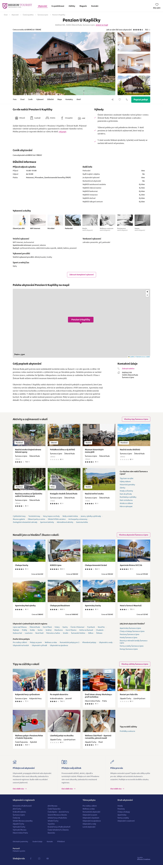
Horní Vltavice (71, 630)
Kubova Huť (17, 633)
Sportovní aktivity (47, 522)
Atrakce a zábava (126, 503)
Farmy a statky (123, 818)
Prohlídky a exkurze (127, 731)
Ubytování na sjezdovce (59, 645)
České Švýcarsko (54, 809)
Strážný (48, 630)
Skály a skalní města (70, 516)
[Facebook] (30, 858)
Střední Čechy (53, 821)
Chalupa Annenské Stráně (96, 565)
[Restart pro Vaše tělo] (134, 680)
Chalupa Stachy (21, 565)
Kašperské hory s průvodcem (27, 694)
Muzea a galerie (19, 519)
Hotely (120, 806)
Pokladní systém (19, 851)
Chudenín (99, 630)
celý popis (62, 132)
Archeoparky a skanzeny (77, 519)
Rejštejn (16, 630)
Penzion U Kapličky (58, 15)
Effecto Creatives (143, 858)
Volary (57, 627)
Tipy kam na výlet (126, 478)
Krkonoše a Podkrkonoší (22, 806)
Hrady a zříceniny (126, 491)
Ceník (30, 99)
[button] (81, 323)
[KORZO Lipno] (64, 551)
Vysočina (51, 824)
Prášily (24, 630)
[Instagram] (39, 858)
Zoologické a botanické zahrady (25, 522)
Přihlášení (61, 842)
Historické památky (127, 485)
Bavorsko (51, 833)
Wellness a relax (51, 642)
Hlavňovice (58, 630)
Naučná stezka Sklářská (130, 449)
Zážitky (72, 6)
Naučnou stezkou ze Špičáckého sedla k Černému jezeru (28, 495)
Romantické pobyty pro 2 (69, 642)
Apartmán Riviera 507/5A (131, 565)
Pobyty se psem (36, 642)
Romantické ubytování (91, 812)
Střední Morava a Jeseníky (22, 821)
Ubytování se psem (90, 815)
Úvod (5, 15)
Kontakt (94, 6)
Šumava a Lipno (43, 15)
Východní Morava (19, 830)
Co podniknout (57, 6)
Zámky (122, 488)
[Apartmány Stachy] (99, 591)
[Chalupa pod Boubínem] (64, 591)
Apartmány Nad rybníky (25, 605)
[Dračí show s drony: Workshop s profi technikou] (99, 680)
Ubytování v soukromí (126, 821)
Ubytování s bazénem (91, 818)
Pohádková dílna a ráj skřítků (62, 449)
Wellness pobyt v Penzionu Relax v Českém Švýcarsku (29, 736)
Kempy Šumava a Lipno (129, 649)
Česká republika (28, 15)
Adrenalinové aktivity (65, 522)
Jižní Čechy (17, 809)
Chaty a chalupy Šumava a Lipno (132, 631)
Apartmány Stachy (93, 605)
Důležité (50, 99)
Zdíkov (90, 633)
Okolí (79, 99)
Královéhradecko (19, 812)
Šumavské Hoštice (78, 633)
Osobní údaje (37, 842)
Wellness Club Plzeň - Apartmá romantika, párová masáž (98, 736)
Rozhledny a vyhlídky (128, 497)
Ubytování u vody (105, 642)
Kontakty (69, 99)
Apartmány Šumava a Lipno (130, 628)
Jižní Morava (52, 806)
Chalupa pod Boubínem (60, 605)
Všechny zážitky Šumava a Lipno (134, 664)
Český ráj (16, 818)
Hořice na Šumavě (86, 630)
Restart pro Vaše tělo (129, 694)
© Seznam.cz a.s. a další (142, 357)
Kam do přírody (126, 494)
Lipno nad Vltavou (20, 627)
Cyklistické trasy (19, 516)
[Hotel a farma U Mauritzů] (134, 591)
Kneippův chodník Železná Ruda (63, 494)
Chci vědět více (18, 789)
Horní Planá (47, 627)
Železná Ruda (35, 627)
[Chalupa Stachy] (29, 551)
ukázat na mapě (102, 25)
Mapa (59, 99)
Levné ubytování (89, 827)
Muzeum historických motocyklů (94, 450)
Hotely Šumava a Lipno (128, 637)
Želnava (99, 633)
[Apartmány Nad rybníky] (29, 591)
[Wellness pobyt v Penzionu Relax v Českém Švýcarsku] (29, 721)
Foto (15, 99)
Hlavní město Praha (20, 833)
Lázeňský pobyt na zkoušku (62, 735)
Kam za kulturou (126, 500)
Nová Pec (101, 627)
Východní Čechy (19, 827)
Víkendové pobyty (89, 642)
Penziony (121, 809)
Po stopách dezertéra (59, 694)
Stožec (40, 630)
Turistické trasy (34, 516)
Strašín (65, 633)
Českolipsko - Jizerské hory (58, 812)
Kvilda (32, 630)
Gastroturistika (82, 522)
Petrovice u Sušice (53, 633)
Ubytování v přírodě (39, 645)
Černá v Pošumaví (77, 627)
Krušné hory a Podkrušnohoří (59, 827)
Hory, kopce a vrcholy (51, 516)
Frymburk (91, 627)
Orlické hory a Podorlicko (57, 818)
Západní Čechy (18, 824)
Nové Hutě (39, 633)
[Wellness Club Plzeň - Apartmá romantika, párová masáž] (99, 721)
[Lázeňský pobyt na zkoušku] (64, 721)
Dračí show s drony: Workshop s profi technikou (98, 695)
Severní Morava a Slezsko (57, 815)
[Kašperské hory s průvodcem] (29, 680)
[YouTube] (47, 858)
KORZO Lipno (55, 565)
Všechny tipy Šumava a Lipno (136, 419)
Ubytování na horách (21, 645)
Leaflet (132, 357)
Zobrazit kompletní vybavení (81, 275)
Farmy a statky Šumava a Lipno (131, 646)
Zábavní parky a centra (36, 519)
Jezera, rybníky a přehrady (91, 516)
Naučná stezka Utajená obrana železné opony (28, 450)
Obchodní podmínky (20, 842)
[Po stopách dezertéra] (64, 680)
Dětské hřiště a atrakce (57, 519)
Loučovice (28, 633)
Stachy (65, 627)
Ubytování (42, 6)
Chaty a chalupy (124, 812)
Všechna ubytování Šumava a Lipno (133, 535)
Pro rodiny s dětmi (20, 642)
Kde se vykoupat (126, 506)
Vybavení (39, 99)
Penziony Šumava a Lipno (129, 634)
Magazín (83, 6)
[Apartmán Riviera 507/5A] (134, 551)
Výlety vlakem (125, 481)
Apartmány (122, 815)
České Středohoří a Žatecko (58, 830)
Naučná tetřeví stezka (94, 494)
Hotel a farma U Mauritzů (130, 605)
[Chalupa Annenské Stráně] (99, 551)
